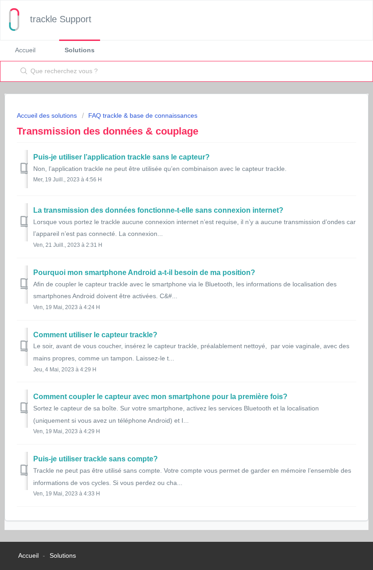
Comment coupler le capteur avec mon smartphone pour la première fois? (160, 396)
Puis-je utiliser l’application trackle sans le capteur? (121, 157)
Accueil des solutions (48, 115)
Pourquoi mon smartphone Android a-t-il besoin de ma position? (144, 272)
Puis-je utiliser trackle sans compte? (95, 459)
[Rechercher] (22, 71)
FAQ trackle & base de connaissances (142, 115)
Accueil (25, 50)
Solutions (80, 50)
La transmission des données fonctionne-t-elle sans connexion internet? (158, 210)
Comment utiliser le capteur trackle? (95, 335)
